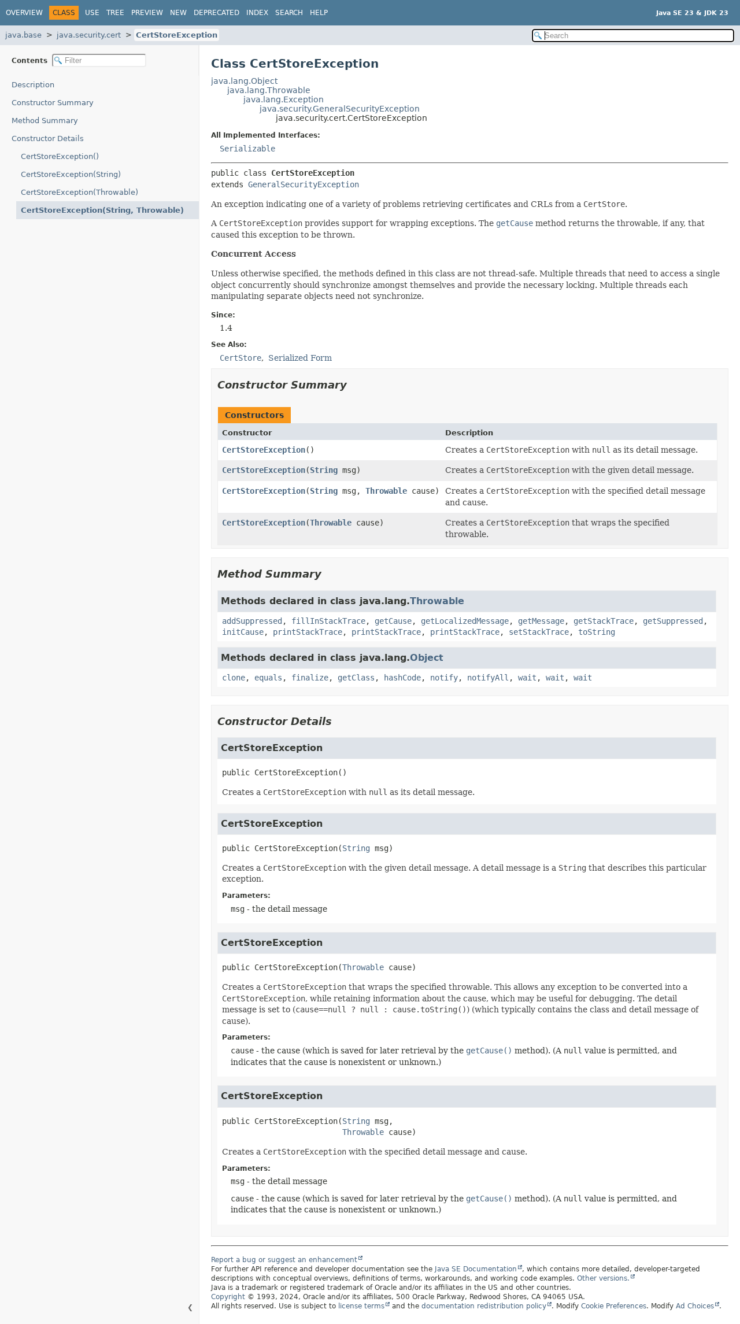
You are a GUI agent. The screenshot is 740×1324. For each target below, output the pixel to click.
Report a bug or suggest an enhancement (284, 1260)
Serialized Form (300, 358)
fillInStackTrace (328, 621)
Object (426, 657)
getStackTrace (604, 621)
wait (527, 677)
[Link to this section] (355, 385)
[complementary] (613, 1306)
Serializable (247, 148)
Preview (147, 13)
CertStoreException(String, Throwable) (102, 210)
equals (268, 677)
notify (444, 677)
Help (319, 13)
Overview (24, 13)
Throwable (386, 490)
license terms (361, 1306)
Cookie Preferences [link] (613, 1306)
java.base (23, 35)
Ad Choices (695, 1306)
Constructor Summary (53, 102)
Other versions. (603, 1278)
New (178, 13)
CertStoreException (176, 35)
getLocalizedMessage (465, 621)
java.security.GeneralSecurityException (340, 108)
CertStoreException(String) (71, 174)
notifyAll (488, 677)
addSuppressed (252, 621)
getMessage (541, 621)
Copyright (228, 1297)
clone (233, 677)
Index (257, 13)
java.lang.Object (244, 81)
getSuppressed (673, 621)
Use (92, 13)
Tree (115, 13)
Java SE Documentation (476, 1269)
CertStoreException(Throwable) (79, 192)
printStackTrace (307, 632)
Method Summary (45, 120)
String (324, 470)
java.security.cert (89, 35)
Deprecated (216, 13)
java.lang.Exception (283, 99)
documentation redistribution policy (483, 1306)
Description (33, 84)
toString (596, 632)
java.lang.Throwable (268, 90)
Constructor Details (48, 138)
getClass (356, 677)
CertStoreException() (60, 156)
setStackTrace (539, 632)
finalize (309, 677)
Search (289, 13)
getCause (393, 621)
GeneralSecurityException (303, 184)
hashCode (402, 677)
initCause (243, 632)
